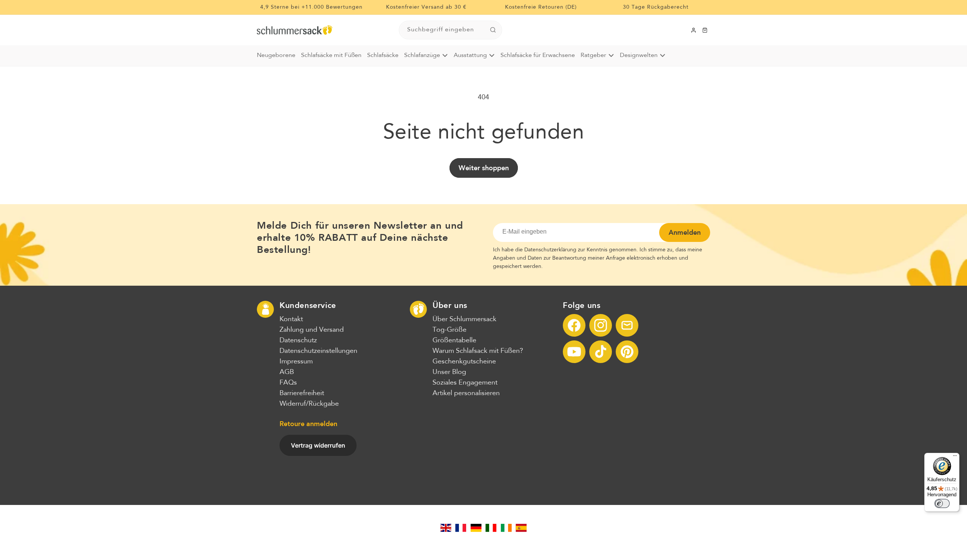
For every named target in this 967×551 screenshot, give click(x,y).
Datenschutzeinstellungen (318, 351)
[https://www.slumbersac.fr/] (461, 528)
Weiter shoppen (484, 168)
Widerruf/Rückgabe (309, 403)
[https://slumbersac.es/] (521, 528)
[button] (705, 30)
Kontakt (291, 319)
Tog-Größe (450, 329)
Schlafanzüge (422, 55)
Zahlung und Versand (312, 329)
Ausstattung (470, 55)
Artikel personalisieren (466, 393)
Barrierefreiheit (302, 393)
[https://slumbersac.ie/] (506, 528)
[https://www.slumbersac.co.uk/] (445, 528)
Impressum (296, 361)
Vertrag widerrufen (318, 445)
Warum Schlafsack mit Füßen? (478, 351)
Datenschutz (298, 340)
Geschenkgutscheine (464, 361)
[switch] (942, 503)
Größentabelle (454, 340)
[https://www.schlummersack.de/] (476, 528)
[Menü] (954, 457)
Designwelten (639, 55)
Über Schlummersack (464, 319)
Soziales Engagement (465, 382)
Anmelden (685, 232)
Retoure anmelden (308, 424)
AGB (287, 372)
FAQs (288, 382)
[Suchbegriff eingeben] (493, 30)
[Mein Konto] (693, 30)
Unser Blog (449, 372)
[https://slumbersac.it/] (491, 528)
